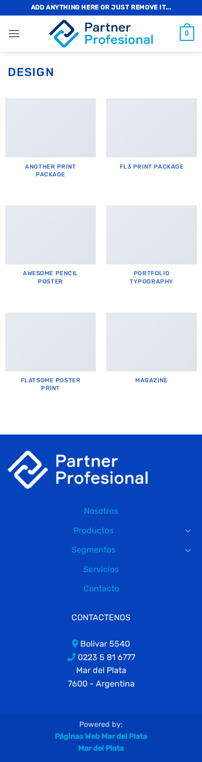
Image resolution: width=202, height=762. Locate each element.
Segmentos (93, 550)
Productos (93, 530)
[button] (14, 33)
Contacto (101, 588)
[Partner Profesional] (78, 469)
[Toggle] (188, 530)
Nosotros (101, 511)
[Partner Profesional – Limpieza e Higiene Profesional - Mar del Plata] (101, 34)
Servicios (101, 569)
